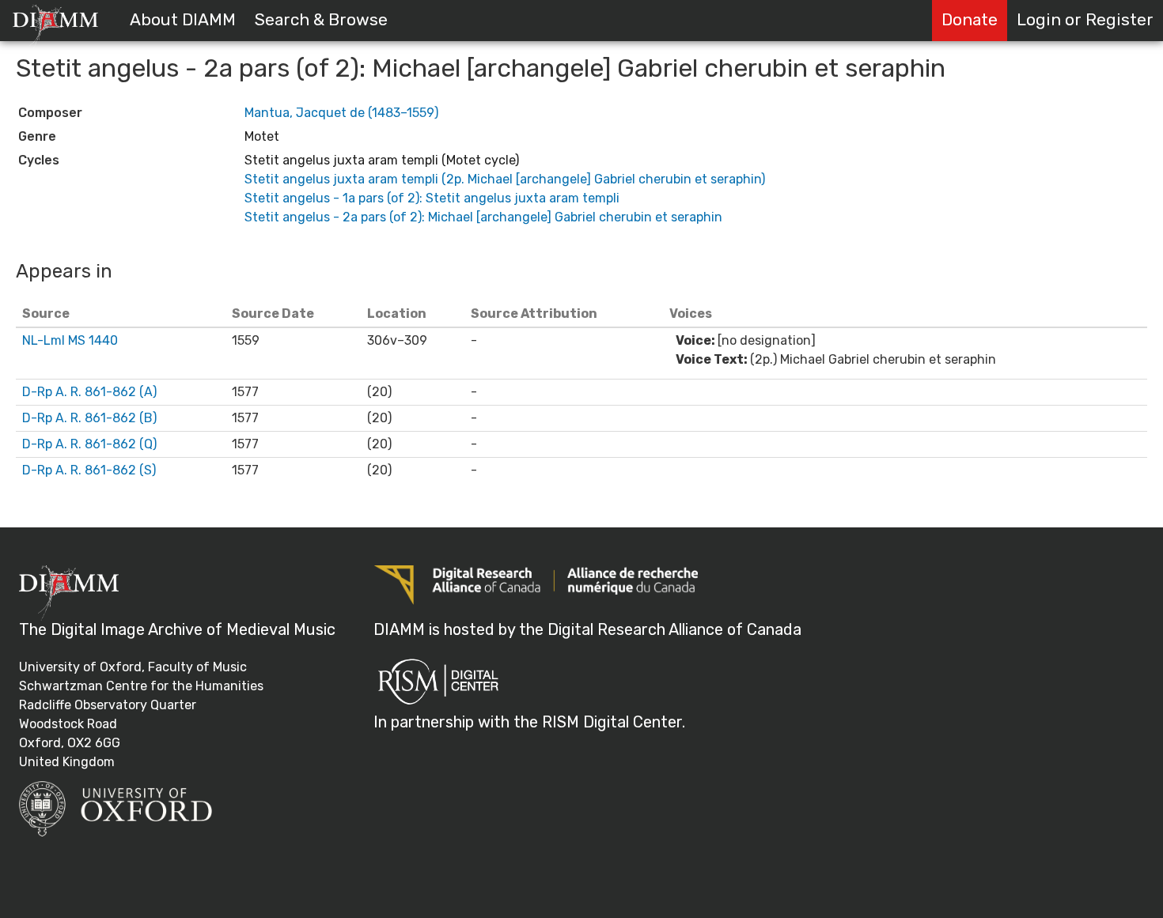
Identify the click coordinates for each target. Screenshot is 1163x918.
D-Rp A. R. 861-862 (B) (89, 417)
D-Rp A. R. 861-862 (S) (89, 470)
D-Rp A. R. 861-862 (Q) (89, 443)
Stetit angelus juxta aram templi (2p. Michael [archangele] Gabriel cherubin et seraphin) (504, 179)
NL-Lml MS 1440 (70, 340)
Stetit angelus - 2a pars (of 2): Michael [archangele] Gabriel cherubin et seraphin (483, 217)
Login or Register (1085, 19)
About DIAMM (183, 19)
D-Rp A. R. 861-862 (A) (89, 391)
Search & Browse (321, 19)
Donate (969, 19)
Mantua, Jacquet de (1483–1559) (341, 112)
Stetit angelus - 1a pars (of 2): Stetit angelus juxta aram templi (431, 198)
